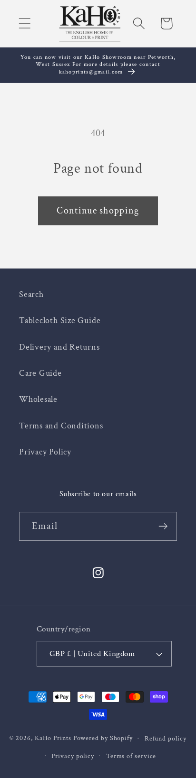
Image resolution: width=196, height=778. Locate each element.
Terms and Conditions (61, 425)
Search (31, 294)
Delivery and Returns (59, 347)
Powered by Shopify (103, 737)
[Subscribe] (162, 526)
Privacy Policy (45, 451)
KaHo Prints (53, 737)
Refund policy (165, 738)
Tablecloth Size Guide (59, 320)
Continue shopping (98, 210)
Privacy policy (72, 755)
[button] (24, 23)
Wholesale (38, 399)
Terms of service (131, 755)
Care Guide (40, 373)
